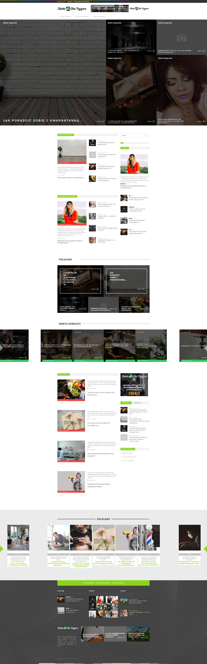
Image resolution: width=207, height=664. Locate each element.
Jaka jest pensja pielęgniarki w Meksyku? (80, 635)
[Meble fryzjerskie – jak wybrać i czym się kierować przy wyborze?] (120, 8)
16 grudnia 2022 (92, 419)
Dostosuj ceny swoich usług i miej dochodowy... (107, 179)
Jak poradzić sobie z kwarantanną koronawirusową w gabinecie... (139, 421)
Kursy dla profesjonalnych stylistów (99, 345)
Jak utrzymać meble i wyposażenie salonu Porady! (70, 345)
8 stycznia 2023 (92, 388)
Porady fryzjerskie (99, 16)
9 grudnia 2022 (92, 480)
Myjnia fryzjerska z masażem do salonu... (105, 635)
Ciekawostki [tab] (137, 403)
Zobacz (99, 121)
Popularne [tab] (126, 403)
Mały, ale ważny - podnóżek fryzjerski (106, 217)
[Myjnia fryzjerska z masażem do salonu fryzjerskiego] (134, 384)
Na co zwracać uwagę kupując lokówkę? (108, 229)
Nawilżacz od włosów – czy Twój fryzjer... (106, 241)
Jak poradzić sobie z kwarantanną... (43, 120)
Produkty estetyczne (133, 346)
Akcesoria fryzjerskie (82, 16)
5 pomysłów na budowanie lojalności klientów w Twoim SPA (138, 412)
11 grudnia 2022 (92, 449)
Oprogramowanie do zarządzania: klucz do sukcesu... (171, 121)
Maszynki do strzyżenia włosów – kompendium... (70, 242)
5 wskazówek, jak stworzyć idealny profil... (68, 1)
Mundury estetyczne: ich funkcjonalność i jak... (137, 210)
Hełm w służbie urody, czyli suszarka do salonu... (106, 205)
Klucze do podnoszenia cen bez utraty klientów (128, 635)
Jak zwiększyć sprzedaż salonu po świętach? (100, 455)
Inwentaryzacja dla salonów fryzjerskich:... (174, 51)
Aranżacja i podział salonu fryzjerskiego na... (137, 221)
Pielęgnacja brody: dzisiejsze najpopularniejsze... (98, 485)
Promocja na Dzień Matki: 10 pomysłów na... (40, 346)
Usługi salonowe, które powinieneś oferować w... (160, 562)
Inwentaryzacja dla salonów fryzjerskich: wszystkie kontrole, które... (138, 439)
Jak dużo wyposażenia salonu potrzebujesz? (165, 346)
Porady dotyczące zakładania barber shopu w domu (138, 198)
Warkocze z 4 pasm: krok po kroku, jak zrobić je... (138, 602)
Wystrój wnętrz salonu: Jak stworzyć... (114, 564)
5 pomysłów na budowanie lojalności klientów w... (122, 122)
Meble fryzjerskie (65, 16)
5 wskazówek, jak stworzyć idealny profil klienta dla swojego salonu (138, 430)
